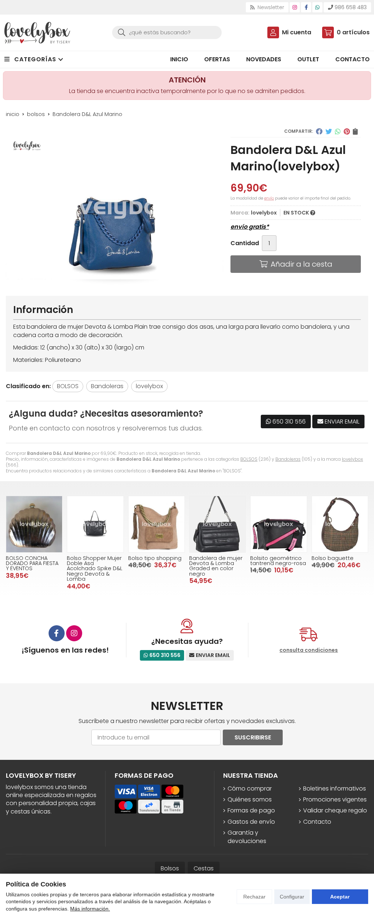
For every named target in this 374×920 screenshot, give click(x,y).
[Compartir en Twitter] (328, 131)
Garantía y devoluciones (247, 837)
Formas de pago (251, 811)
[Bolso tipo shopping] (156, 524)
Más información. (90, 909)
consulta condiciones (308, 650)
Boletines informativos (334, 789)
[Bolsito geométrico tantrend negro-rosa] (278, 524)
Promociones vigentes (335, 800)
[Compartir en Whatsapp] (338, 131)
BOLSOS (248, 459)
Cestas (204, 868)
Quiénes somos (250, 800)
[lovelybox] (37, 32)
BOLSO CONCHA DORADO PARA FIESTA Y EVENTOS (32, 563)
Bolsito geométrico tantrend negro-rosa (278, 560)
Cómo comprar (250, 789)
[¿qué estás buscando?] (167, 32)
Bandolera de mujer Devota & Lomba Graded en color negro (216, 565)
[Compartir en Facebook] (319, 131)
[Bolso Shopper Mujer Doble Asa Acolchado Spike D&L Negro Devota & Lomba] (95, 524)
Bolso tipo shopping (155, 558)
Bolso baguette (333, 558)
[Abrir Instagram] (295, 7)
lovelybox (352, 459)
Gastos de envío (251, 822)
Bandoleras (288, 459)
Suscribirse (252, 737)
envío (269, 198)
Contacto (317, 822)
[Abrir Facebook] (306, 7)
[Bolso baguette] (340, 524)
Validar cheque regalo (335, 811)
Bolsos (170, 868)
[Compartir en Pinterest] (347, 131)
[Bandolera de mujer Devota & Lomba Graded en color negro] (217, 524)
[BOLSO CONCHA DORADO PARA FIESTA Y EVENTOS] (34, 524)
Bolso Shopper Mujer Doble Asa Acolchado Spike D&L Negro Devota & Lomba (94, 568)
